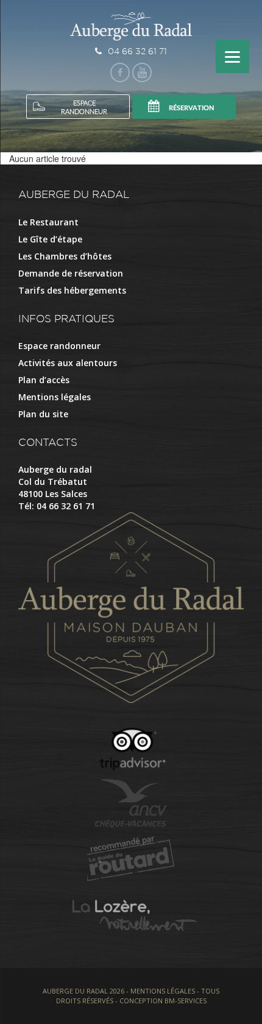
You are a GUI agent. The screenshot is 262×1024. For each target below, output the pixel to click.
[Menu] (232, 56)
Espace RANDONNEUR (84, 107)
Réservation (191, 108)
